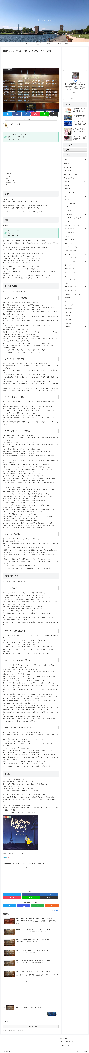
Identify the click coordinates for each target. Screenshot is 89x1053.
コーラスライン (75, 232)
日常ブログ (75, 160)
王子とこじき (75, 210)
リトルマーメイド (75, 279)
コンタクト (75, 236)
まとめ (7, 184)
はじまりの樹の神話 (75, 258)
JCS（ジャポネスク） (75, 247)
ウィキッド (75, 200)
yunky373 (75, 81)
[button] (85, 98)
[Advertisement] (31, 61)
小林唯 (45, 863)
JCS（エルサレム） (75, 243)
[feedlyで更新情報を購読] (37, 905)
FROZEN (75, 189)
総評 (7, 178)
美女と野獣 (75, 265)
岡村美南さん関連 (75, 178)
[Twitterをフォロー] (9, 905)
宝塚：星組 (75, 316)
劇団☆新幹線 (75, 308)
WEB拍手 (5, 857)
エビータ (75, 207)
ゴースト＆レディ (75, 229)
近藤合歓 (34, 863)
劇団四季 (15, 863)
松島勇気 (40, 863)
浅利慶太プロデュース (75, 297)
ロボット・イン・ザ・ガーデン (75, 283)
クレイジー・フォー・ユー (75, 225)
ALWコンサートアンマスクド (75, 294)
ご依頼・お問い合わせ (66, 1041)
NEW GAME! (75, 167)
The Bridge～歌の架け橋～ (75, 290)
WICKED (75, 185)
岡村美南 (20, 863)
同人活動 (75, 163)
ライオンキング (75, 276)
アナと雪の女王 (75, 170)
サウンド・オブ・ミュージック (75, 239)
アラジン (75, 196)
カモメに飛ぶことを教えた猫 (75, 218)
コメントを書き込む (31, 1026)
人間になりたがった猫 (75, 250)
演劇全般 (75, 326)
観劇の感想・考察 (10, 182)
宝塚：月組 (75, 312)
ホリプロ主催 (75, 305)
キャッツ (75, 221)
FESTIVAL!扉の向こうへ (75, 287)
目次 (8, 174)
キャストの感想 (10, 180)
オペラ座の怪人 (75, 214)
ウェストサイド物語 (75, 203)
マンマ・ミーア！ (75, 272)
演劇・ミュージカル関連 (75, 174)
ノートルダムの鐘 (75, 254)
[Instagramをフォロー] (23, 905)
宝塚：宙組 (75, 323)
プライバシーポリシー (66, 1045)
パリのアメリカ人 (7, 863)
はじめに (8, 176)
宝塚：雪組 (75, 319)
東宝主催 (75, 301)
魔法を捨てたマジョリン (75, 268)
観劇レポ (75, 181)
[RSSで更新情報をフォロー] (52, 905)
